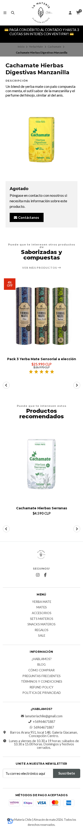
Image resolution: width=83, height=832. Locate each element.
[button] (6, 385)
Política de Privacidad (41, 693)
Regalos (41, 630)
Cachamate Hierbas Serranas (41, 508)
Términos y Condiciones (41, 681)
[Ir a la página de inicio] (41, 12)
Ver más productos (40, 267)
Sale (41, 635)
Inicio (21, 46)
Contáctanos (28, 217)
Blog (41, 664)
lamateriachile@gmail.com (43, 716)
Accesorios (41, 613)
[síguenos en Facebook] (45, 575)
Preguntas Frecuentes (41, 676)
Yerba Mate (36, 46)
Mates (41, 607)
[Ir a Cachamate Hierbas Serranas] (41, 464)
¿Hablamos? (42, 659)
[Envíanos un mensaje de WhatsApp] (10, 821)
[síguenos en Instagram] (37, 575)
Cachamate (54, 46)
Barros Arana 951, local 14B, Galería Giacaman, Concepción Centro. (44, 734)
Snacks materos (41, 624)
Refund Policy (41, 687)
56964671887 (44, 727)
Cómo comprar (41, 670)
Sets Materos (41, 619)
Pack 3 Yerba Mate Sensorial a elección (41, 359)
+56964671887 (44, 721)
